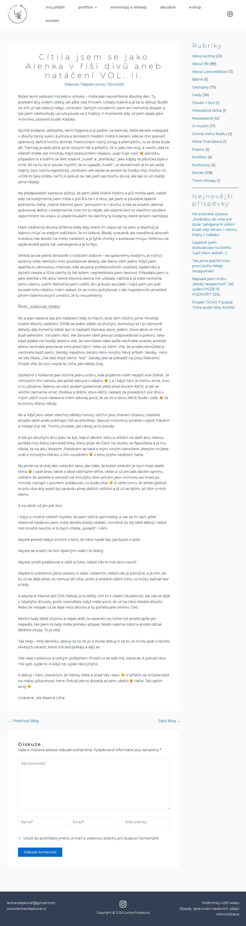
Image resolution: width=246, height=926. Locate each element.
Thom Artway (204, 181)
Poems (198, 149)
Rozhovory (201, 165)
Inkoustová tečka (207, 110)
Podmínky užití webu (220, 903)
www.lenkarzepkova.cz (26, 909)
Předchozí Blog (23, 721)
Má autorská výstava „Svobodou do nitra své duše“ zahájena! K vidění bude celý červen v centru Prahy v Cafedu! (214, 224)
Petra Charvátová (207, 142)
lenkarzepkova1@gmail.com (31, 903)
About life (200, 64)
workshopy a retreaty (128, 7)
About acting (203, 56)
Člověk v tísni (203, 103)
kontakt (52, 21)
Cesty (197, 95)
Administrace (227, 914)
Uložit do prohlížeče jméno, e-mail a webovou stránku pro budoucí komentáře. (91, 838)
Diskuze (72, 84)
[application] (95, 7)
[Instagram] (230, 14)
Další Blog (169, 721)
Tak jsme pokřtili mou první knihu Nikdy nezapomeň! (211, 266)
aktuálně (168, 7)
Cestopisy (200, 87)
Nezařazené (202, 118)
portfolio (85, 7)
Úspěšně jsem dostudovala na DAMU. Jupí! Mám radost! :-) (212, 247)
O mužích (200, 126)
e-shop (195, 7)
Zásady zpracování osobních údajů (209, 909)
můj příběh (55, 7)
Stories (198, 173)
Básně (197, 79)
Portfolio (199, 157)
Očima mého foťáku (209, 134)
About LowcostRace (209, 72)
